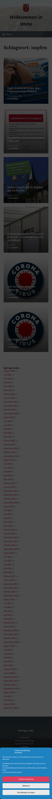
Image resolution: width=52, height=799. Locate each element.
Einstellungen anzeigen (26, 792)
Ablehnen (26, 786)
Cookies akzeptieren (26, 779)
